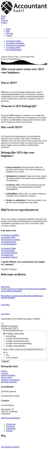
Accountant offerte (13, 47)
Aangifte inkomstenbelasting (17, 338)
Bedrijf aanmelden (8, 375)
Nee (7, 355)
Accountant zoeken (13, 41)
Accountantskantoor (14, 50)
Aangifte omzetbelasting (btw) (17, 341)
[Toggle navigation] (2, 25)
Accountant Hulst (8, 250)
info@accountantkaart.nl (10, 418)
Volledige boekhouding (15, 334)
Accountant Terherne (9, 257)
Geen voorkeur (12, 357)
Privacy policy (6, 377)
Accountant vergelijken (15, 43)
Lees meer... (5, 287)
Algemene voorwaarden (10, 380)
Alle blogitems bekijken (10, 447)
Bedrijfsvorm (9, 326)
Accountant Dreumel (9, 253)
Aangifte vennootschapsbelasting (18, 343)
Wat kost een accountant (15, 45)
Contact (4, 23)
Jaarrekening (11, 336)
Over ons (4, 20)
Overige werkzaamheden (15, 346)
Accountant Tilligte (8, 248)
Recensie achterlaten (9, 382)
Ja (7, 353)
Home (3, 16)
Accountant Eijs (7, 255)
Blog (3, 18)
